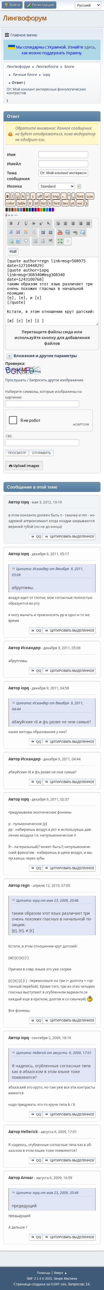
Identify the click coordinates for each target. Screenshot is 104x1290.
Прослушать (15, 380)
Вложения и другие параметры (45, 355)
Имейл (14, 163)
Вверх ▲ (60, 1272)
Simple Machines (65, 1278)
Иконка (14, 186)
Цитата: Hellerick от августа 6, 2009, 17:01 (54, 1052)
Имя (11, 154)
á (6, 215)
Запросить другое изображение (56, 380)
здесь (89, 47)
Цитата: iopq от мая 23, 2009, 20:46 (47, 900)
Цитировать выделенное (72, 536)
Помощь (43, 1272)
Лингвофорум (25, 18)
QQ (38, 536)
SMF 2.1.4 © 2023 (39, 1278)
